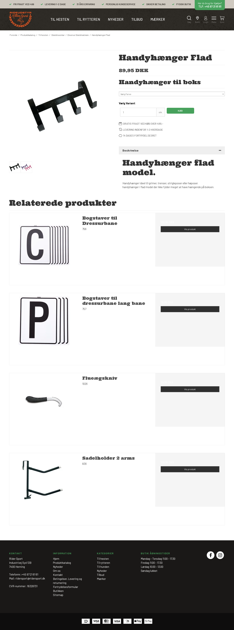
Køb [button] (180, 110)
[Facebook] (210, 555)
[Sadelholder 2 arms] (44, 487)
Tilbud (137, 19)
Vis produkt (190, 229)
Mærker (157, 19)
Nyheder (115, 19)
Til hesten (59, 19)
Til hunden (103, 566)
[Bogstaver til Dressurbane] (44, 247)
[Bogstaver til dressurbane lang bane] (44, 327)
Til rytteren (88, 19)
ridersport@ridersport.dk (30, 578)
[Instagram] (220, 555)
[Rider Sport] (20, 19)
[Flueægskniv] (44, 407)
